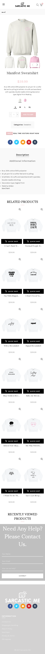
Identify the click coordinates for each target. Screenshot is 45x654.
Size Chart (6, 188)
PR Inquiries (6, 639)
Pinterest (29, 142)
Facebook (10, 142)
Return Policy (7, 629)
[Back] (4, 12)
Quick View (20, 209)
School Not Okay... (11, 446)
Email (23, 142)
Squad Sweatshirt (33, 346)
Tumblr (35, 142)
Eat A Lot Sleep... (33, 495)
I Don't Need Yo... (33, 296)
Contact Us (6, 622)
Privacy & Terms (8, 636)
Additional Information (22, 161)
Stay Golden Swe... (11, 396)
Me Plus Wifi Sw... (33, 446)
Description (22, 154)
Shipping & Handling (10, 625)
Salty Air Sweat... (33, 396)
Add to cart (28, 114)
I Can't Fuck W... (11, 246)
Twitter (16, 142)
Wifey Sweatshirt (11, 346)
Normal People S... (33, 246)
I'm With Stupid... (11, 296)
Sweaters (27, 125)
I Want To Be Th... (11, 495)
